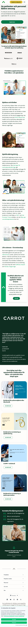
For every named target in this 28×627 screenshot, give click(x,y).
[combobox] (14, 595)
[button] (14, 575)
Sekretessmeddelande (9, 616)
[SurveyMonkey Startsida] (3, 2)
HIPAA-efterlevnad (20, 117)
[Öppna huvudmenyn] (24, 2)
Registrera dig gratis (16, 2)
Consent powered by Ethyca (20, 625)
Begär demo (12, 22)
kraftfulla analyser (20, 264)
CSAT (17, 215)
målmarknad (5, 254)
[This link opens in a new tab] (7, 599)
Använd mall (8, 405)
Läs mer (16, 298)
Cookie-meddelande (19, 616)
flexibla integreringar (10, 266)
